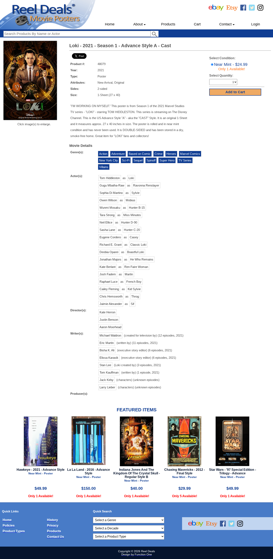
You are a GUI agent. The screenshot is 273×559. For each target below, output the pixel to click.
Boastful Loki (135, 252)
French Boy (133, 281)
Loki (131, 178)
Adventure (118, 153)
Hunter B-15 (137, 207)
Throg (135, 296)
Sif (132, 304)
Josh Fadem (108, 274)
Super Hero (166, 160)
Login (255, 24)
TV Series (184, 160)
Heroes (171, 153)
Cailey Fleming (109, 289)
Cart (197, 24)
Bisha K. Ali (107, 350)
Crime (158, 153)
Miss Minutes (132, 215)
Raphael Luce (109, 281)
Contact (225, 24)
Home (110, 24)
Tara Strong (107, 215)
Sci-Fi (126, 160)
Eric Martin (107, 343)
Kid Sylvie (134, 289)
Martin (129, 274)
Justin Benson (109, 319)
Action (103, 153)
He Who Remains (141, 259)
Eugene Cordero (110, 237)
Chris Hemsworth (111, 296)
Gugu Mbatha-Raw (112, 185)
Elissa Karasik (109, 357)
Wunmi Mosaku (110, 207)
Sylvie (135, 192)
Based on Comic (139, 153)
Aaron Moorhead (110, 327)
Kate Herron (107, 312)
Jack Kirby (107, 380)
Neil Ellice (106, 222)
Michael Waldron (110, 335)
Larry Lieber (107, 387)
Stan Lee (105, 365)
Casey (134, 237)
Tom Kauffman (109, 372)
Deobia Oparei (109, 252)
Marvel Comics (190, 153)
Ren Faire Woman (136, 266)
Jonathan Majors (110, 259)
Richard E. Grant (111, 244)
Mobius (130, 200)
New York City (108, 160)
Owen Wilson (108, 200)
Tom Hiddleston (110, 178)
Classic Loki (138, 244)
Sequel (138, 160)
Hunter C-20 (132, 229)
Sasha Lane (107, 229)
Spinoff (150, 160)
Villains (103, 167)
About (138, 24)
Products (168, 24)
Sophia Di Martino (111, 192)
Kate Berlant (108, 266)
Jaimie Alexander (111, 304)
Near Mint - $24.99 (230, 66)
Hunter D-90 (129, 222)
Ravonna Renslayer (146, 185)
